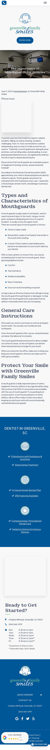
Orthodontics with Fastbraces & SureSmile (26, 458)
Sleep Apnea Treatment (26, 464)
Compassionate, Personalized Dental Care (27, 522)
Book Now (25, 40)
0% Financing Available (26, 495)
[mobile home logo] (25, 23)
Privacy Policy (33, 735)
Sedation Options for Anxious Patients (26, 530)
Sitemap (36, 738)
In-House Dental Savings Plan (26, 490)
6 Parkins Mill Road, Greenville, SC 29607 (25, 706)
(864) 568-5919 (25, 711)
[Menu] (45, 3)
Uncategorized (20, 91)
